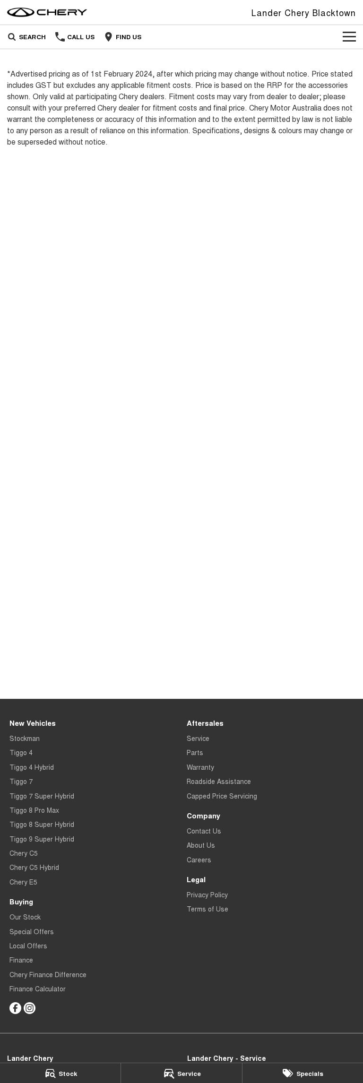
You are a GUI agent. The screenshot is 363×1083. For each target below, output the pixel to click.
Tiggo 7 (21, 781)
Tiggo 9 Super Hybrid (41, 838)
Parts (195, 752)
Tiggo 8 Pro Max (34, 810)
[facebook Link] (15, 1008)
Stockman (24, 738)
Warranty (200, 767)
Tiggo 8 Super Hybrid (41, 824)
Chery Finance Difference (47, 974)
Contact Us (204, 830)
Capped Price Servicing (222, 795)
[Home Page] (47, 12)
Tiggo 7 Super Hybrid (41, 795)
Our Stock (25, 916)
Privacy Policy (207, 894)
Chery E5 (23, 881)
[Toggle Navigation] (349, 37)
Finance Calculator (37, 988)
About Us (201, 845)
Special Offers (31, 931)
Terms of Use (207, 908)
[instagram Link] (29, 1008)
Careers (199, 859)
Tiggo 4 (21, 752)
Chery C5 (23, 853)
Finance (21, 959)
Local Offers (28, 945)
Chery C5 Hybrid (34, 867)
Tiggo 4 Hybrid (31, 767)
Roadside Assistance (219, 781)
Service (198, 738)
